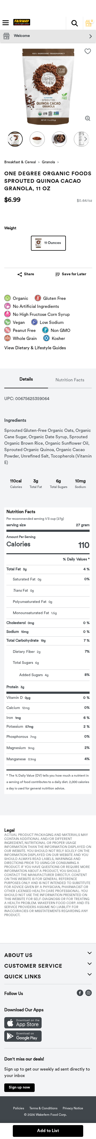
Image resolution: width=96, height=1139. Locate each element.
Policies (18, 1108)
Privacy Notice (73, 1108)
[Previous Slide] (11, 139)
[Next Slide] (85, 139)
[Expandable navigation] (5, 22)
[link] (70, 274)
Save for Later (74, 274)
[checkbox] (88, 51)
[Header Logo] (20, 23)
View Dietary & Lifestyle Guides (35, 348)
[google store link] (23, 1041)
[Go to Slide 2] (37, 139)
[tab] (26, 380)
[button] (74, 23)
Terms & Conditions (43, 1108)
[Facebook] (80, 995)
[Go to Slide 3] (59, 139)
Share (29, 274)
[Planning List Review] (88, 25)
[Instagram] (88, 995)
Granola (48, 162)
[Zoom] (88, 118)
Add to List (48, 1131)
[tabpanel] (48, 591)
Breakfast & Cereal (20, 162)
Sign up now (19, 1088)
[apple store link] (23, 1027)
